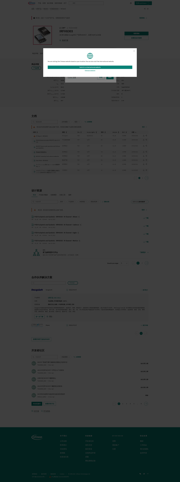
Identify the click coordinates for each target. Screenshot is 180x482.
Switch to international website (89, 67)
